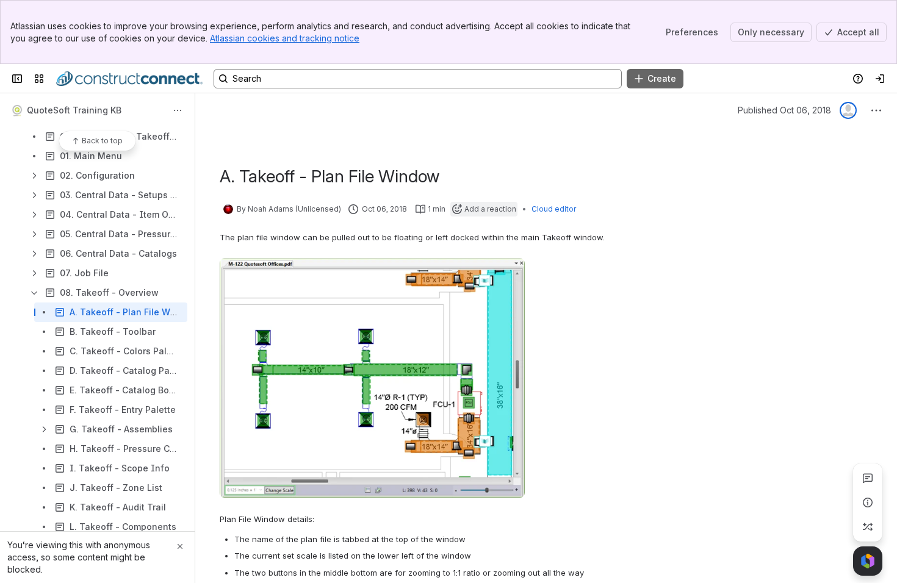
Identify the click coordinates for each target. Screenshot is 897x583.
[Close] (180, 546)
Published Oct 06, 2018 (784, 110)
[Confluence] (129, 78)
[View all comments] (867, 478)
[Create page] (867, 527)
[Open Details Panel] (867, 502)
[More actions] (177, 110)
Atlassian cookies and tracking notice (284, 38)
